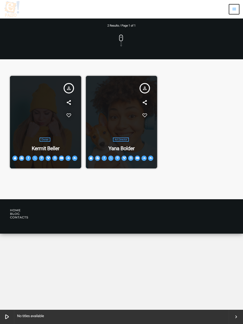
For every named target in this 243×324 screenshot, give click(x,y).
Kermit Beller (45, 149)
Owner (44, 139)
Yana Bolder (121, 149)
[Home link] (12, 9)
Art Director (121, 139)
